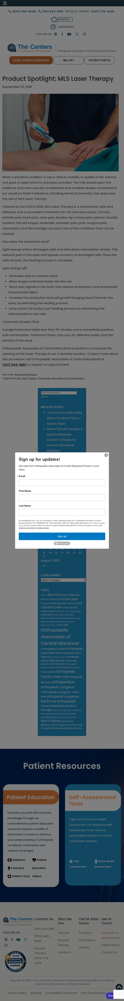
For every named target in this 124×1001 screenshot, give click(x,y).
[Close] (106, 455)
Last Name (25, 505)
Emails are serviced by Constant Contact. (34, 528)
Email (22, 476)
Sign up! (62, 536)
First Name (25, 491)
